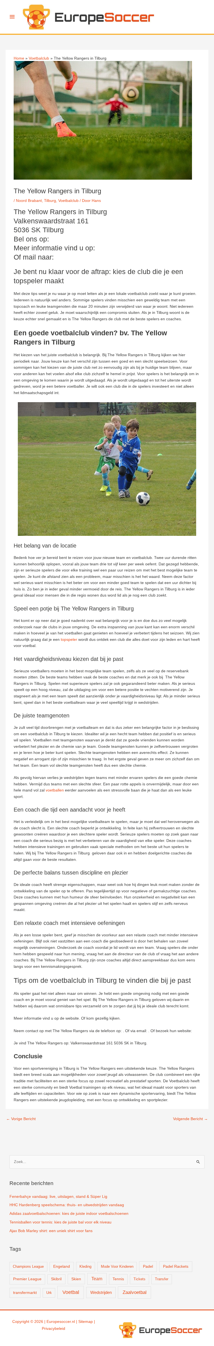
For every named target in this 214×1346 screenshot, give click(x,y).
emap (88, 1322)
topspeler (69, 639)
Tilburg (50, 201)
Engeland (61, 1266)
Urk (49, 1293)
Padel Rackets (175, 1266)
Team (96, 1278)
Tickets (139, 1279)
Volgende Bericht (190, 1119)
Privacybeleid (53, 1329)
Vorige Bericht (21, 1119)
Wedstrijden (101, 1292)
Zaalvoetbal (135, 1292)
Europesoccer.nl (61, 1322)
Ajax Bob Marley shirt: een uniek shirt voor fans (51, 1231)
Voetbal (70, 1292)
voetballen (55, 790)
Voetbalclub (68, 201)
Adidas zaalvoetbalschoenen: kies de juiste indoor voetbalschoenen (68, 1213)
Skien (76, 1279)
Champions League (28, 1266)
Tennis (118, 1279)
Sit (80, 1322)
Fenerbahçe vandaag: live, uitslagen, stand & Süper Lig (58, 1196)
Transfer (161, 1279)
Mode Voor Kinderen (117, 1266)
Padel (148, 1266)
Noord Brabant (29, 201)
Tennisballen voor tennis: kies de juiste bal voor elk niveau (60, 1222)
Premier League (27, 1279)
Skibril (56, 1279)
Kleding (85, 1266)
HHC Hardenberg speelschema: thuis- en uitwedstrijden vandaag (66, 1205)
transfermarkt (25, 1293)
